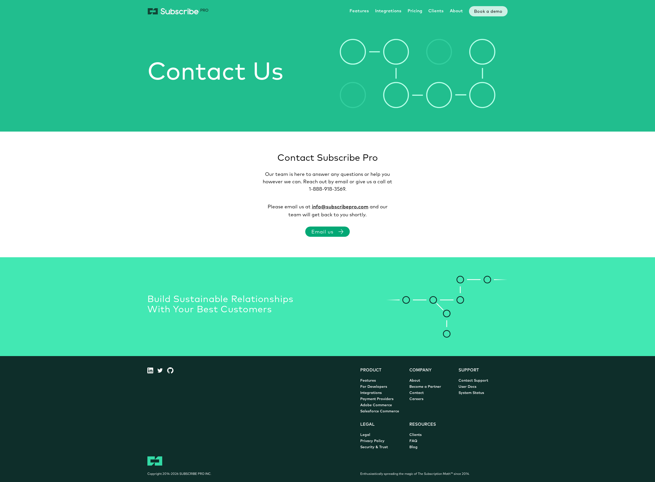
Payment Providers (377, 399)
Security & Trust (374, 447)
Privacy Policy (372, 441)
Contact (416, 393)
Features (359, 11)
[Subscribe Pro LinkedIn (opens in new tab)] (152, 370)
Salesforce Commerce (379, 411)
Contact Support (473, 381)
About (456, 11)
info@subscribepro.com (340, 207)
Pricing (415, 11)
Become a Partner (425, 387)
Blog (413, 447)
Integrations (388, 11)
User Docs (467, 387)
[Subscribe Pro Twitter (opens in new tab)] (162, 370)
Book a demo (488, 12)
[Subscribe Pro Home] (178, 11)
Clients (436, 11)
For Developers (373, 387)
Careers (416, 399)
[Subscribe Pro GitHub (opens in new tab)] (172, 370)
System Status (471, 393)
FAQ (413, 441)
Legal (365, 435)
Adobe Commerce (376, 405)
